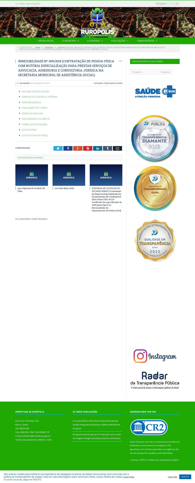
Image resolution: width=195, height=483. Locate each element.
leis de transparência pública (143, 453)
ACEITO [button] (185, 476)
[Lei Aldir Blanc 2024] (69, 175)
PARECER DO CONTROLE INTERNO (39, 96)
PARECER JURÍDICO (31, 102)
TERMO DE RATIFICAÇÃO (34, 124)
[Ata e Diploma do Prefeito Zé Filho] (31, 175)
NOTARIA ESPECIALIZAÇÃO (35, 91)
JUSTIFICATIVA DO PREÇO (35, 135)
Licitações (98, 83)
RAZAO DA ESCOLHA (32, 113)
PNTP (142, 460)
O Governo (93, 40)
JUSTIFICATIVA (29, 129)
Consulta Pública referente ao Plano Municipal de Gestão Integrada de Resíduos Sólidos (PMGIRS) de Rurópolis (83, 3)
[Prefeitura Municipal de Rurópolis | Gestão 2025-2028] (97, 21)
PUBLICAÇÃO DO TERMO (34, 107)
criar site (148, 441)
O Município (69, 40)
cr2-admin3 (24, 83)
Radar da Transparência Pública (164, 460)
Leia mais (128, 476)
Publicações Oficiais (113, 83)
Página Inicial (46, 40)
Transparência (145, 40)
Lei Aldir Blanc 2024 (64, 188)
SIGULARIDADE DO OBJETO (36, 118)
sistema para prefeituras (167, 441)
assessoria (151, 445)
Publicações (118, 40)
